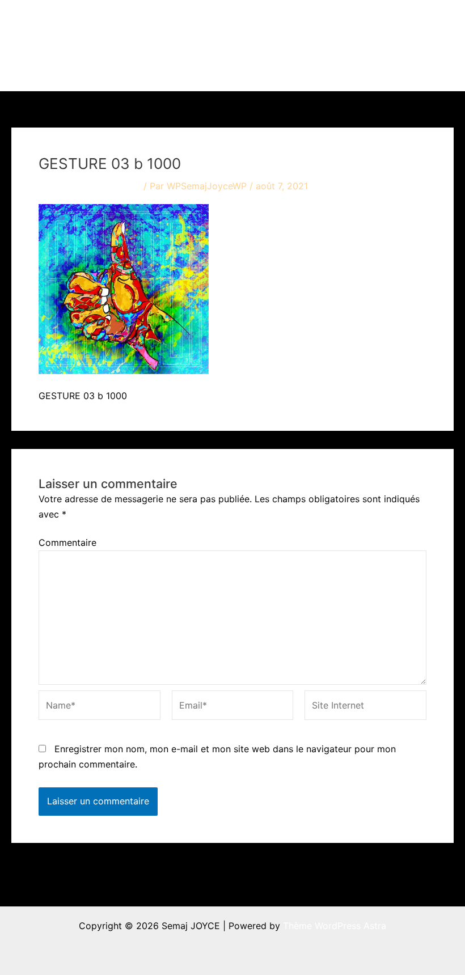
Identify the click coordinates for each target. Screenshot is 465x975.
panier (171, 68)
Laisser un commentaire (90, 186)
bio (345, 22)
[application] (244, 22)
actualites (289, 22)
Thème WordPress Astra (334, 925)
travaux (222, 22)
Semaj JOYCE (74, 45)
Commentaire (67, 542)
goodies (399, 22)
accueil (173, 22)
